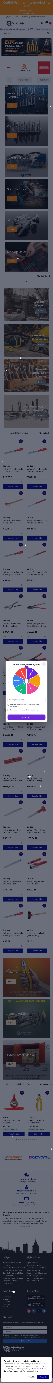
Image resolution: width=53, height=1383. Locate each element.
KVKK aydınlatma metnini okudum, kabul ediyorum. (25, 706)
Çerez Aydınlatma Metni (13, 1371)
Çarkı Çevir (26, 717)
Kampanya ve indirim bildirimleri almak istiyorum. (24, 711)
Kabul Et (43, 1377)
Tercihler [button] (31, 1377)
